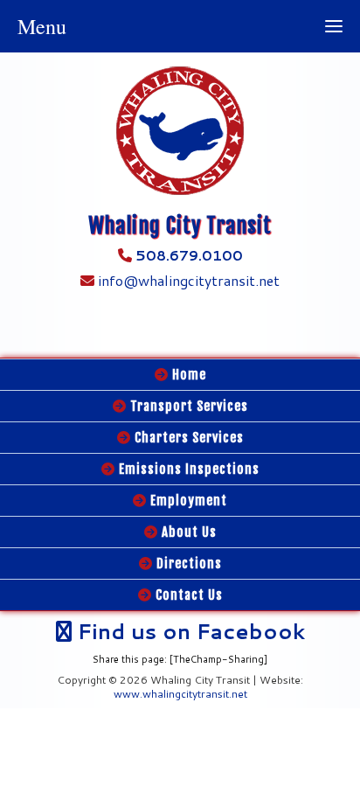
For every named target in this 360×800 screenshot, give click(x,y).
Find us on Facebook (188, 631)
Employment (187, 500)
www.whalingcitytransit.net (180, 693)
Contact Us (187, 595)
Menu (41, 26)
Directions (187, 563)
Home (187, 374)
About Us (187, 532)
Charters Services (187, 437)
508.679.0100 (189, 255)
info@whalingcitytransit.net (187, 280)
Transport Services (187, 406)
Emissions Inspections (187, 469)
